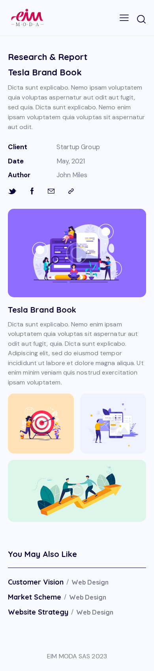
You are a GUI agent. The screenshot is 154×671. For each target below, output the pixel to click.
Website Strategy (38, 612)
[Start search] (141, 18)
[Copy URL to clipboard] (71, 191)
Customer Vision (36, 582)
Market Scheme (34, 597)
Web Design (89, 582)
